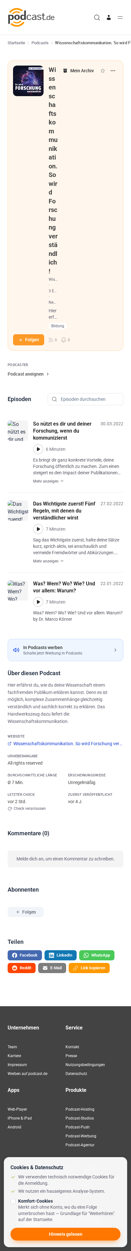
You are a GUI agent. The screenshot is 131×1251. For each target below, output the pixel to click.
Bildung (57, 326)
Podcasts (40, 42)
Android (14, 1127)
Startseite (16, 42)
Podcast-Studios (80, 1118)
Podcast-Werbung (81, 1136)
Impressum (17, 1065)
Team (12, 1047)
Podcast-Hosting (80, 1109)
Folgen (32, 339)
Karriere (14, 1056)
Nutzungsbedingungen (85, 1065)
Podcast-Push (78, 1127)
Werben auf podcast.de (27, 1073)
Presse (71, 1056)
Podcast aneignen (26, 374)
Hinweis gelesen (65, 1234)
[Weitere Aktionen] (113, 71)
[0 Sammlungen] (102, 70)
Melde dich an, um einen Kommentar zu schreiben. (66, 858)
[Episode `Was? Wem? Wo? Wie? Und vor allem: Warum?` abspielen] (38, 602)
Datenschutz (76, 1073)
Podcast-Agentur (80, 1145)
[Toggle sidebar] (120, 17)
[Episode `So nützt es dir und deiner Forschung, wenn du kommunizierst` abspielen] (38, 449)
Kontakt (72, 1047)
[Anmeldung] (108, 17)
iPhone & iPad (20, 1118)
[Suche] (97, 17)
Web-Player (17, 1109)
